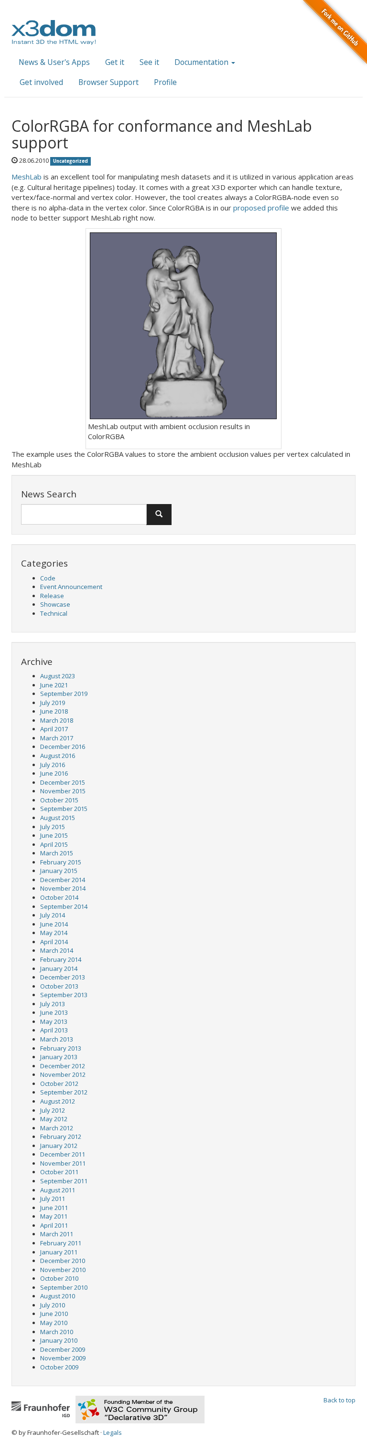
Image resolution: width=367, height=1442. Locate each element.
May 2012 (53, 1119)
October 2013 (59, 986)
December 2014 (62, 879)
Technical (53, 613)
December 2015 (62, 782)
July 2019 (52, 702)
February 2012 (60, 1136)
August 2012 (57, 1101)
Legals (112, 1432)
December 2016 (62, 746)
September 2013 (63, 994)
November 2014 (63, 888)
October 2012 (59, 1083)
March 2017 (56, 738)
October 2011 (59, 1172)
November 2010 (63, 1269)
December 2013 (62, 977)
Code (47, 578)
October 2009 (59, 1367)
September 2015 (63, 808)
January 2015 (58, 870)
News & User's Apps (54, 62)
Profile (165, 82)
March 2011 (56, 1234)
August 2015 (57, 817)
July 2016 (52, 764)
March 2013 (56, 1039)
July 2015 (52, 826)
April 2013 (54, 1030)
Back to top (340, 1400)
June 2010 (54, 1313)
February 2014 (60, 959)
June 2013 (54, 1012)
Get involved (41, 82)
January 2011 (58, 1252)
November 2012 (63, 1074)
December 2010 (62, 1260)
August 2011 (57, 1190)
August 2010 (57, 1296)
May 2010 (53, 1322)
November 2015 (63, 791)
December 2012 (62, 1066)
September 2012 (63, 1092)
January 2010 (58, 1340)
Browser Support (108, 82)
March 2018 (56, 720)
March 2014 (56, 950)
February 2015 (60, 862)
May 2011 (53, 1216)
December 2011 (62, 1154)
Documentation (202, 62)
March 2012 (56, 1128)
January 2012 (58, 1145)
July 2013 (52, 1004)
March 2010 (56, 1331)
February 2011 (60, 1243)
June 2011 (54, 1207)
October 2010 (59, 1278)
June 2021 (54, 685)
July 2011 (52, 1198)
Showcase (55, 604)
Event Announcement (71, 586)
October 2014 (59, 897)
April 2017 (54, 729)
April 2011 (54, 1225)
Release (52, 595)
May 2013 (53, 1021)
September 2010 (63, 1287)
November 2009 (63, 1358)
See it (149, 62)
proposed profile (261, 207)
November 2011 (63, 1163)
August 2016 (57, 755)
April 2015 (54, 844)
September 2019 (63, 693)
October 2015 (59, 800)
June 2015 (54, 835)
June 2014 (54, 924)
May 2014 (53, 932)
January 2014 (58, 968)
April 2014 (54, 941)
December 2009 (62, 1349)
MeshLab (26, 176)
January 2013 (58, 1057)
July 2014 (52, 915)
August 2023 (57, 676)
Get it (114, 62)
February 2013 (60, 1048)
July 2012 (52, 1110)
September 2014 (63, 906)
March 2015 (56, 853)
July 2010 (52, 1305)
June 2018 (54, 711)
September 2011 (63, 1181)
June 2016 (54, 773)
